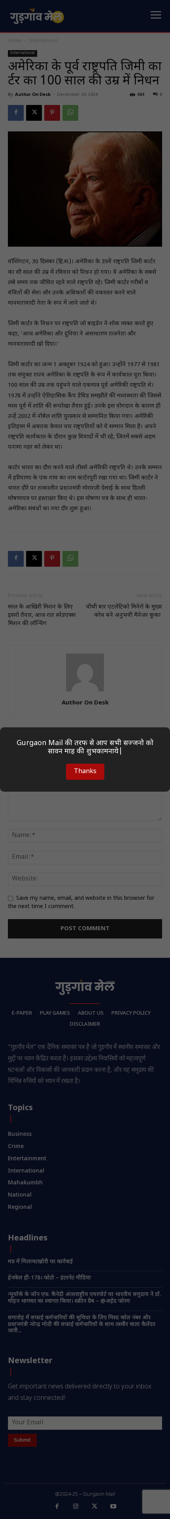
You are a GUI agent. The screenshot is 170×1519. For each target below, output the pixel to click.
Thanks (85, 772)
